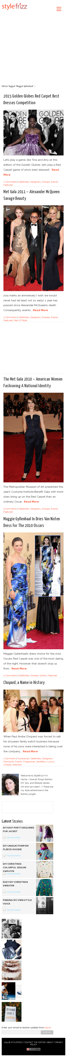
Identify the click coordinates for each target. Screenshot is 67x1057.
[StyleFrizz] (14, 10)
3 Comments (10, 317)
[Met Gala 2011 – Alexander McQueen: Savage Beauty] (33, 290)
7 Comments (10, 182)
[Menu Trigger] (59, 8)
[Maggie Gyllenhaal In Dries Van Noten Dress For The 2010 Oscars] (33, 649)
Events (54, 182)
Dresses (46, 182)
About (50, 1042)
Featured (8, 185)
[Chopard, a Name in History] (33, 731)
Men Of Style (20, 320)
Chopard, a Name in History (24, 683)
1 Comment (9, 758)
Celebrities (23, 182)
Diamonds (8, 761)
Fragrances (29, 761)
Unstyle (7, 764)
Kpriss (48, 1027)
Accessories (23, 758)
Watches (17, 764)
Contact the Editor (34, 1042)
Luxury (50, 761)
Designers (35, 182)
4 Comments (10, 675)
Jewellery (41, 761)
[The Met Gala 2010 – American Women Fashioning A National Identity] (33, 482)
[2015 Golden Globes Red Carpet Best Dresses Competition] (33, 155)
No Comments (14, 837)
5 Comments (10, 508)
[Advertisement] (33, 47)
